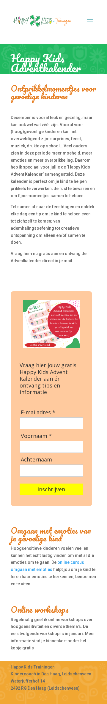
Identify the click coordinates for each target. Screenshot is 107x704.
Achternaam (36, 459)
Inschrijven (51, 489)
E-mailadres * (38, 412)
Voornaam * (36, 436)
